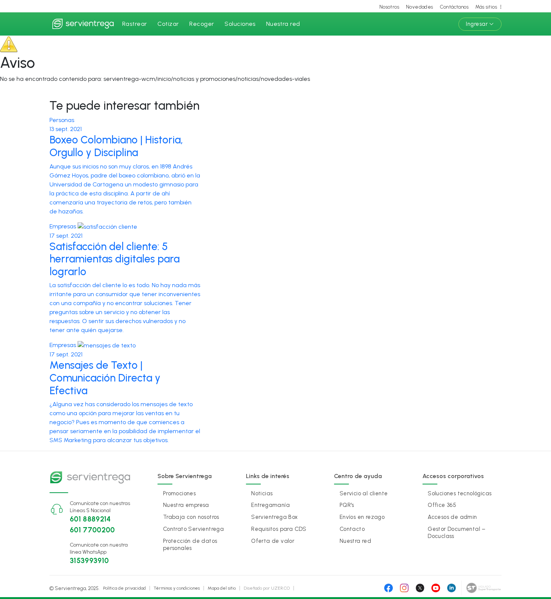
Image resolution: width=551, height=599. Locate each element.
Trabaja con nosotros (191, 517)
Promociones (179, 493)
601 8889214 (90, 519)
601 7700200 (92, 530)
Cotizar (168, 23)
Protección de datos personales (190, 544)
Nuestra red (283, 23)
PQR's (347, 505)
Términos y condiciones (177, 588)
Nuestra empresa (186, 505)
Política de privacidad (124, 588)
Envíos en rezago (362, 517)
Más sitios (486, 7)
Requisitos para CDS (279, 529)
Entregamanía (270, 505)
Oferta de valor (272, 541)
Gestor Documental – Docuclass (457, 532)
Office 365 (442, 505)
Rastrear (134, 23)
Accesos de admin (452, 517)
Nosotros (389, 7)
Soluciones (240, 23)
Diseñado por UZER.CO (267, 588)
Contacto (352, 529)
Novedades (419, 7)
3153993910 (89, 560)
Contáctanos (454, 7)
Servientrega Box (274, 517)
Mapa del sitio (222, 588)
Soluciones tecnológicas (459, 493)
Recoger (201, 23)
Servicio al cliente (364, 493)
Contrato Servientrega (193, 529)
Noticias (262, 493)
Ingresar (477, 24)
